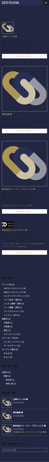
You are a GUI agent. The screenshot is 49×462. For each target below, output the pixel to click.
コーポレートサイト (30, 41)
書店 (42, 122)
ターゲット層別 (10, 349)
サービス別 (8, 284)
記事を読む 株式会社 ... (24, 211)
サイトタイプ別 (10, 337)
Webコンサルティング (9, 44)
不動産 (30, 194)
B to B (41, 41)
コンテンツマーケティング (11, 47)
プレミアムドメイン (25, 241)
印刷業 (17, 238)
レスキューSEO (38, 241)
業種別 (6, 318)
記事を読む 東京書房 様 (24, 131)
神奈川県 (11, 383)
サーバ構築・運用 (22, 50)
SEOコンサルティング (14, 41)
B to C (34, 44)
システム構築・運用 (9, 125)
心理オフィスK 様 (9, 36)
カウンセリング (27, 47)
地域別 (6, 372)
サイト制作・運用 (8, 50)
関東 (7, 376)
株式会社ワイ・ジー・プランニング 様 (18, 188)
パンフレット (11, 235)
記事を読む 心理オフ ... (24, 56)
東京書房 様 (7, 114)
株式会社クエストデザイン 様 (14, 230)
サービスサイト (24, 44)
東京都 (10, 379)
